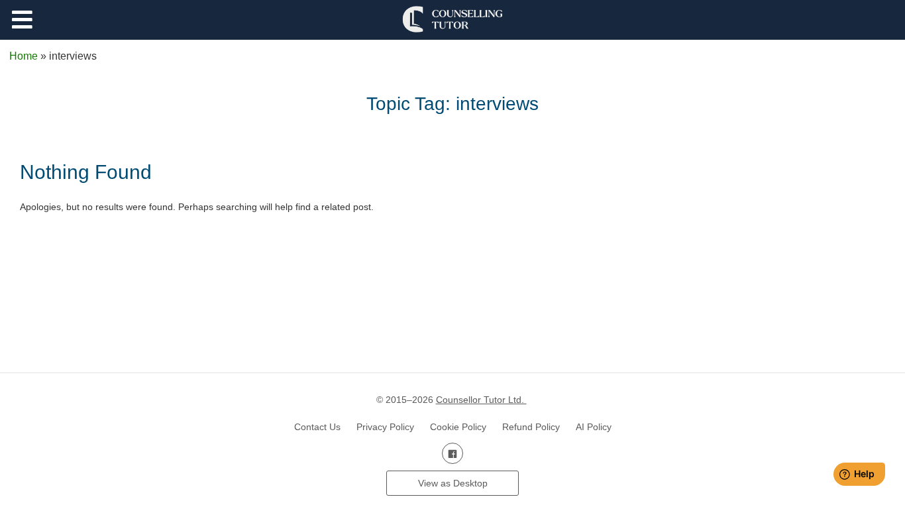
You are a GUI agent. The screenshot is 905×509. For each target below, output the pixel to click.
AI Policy (594, 427)
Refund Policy (531, 427)
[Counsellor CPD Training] (452, 19)
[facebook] (452, 453)
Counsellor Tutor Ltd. (481, 399)
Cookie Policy (458, 427)
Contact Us (317, 427)
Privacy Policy (385, 427)
